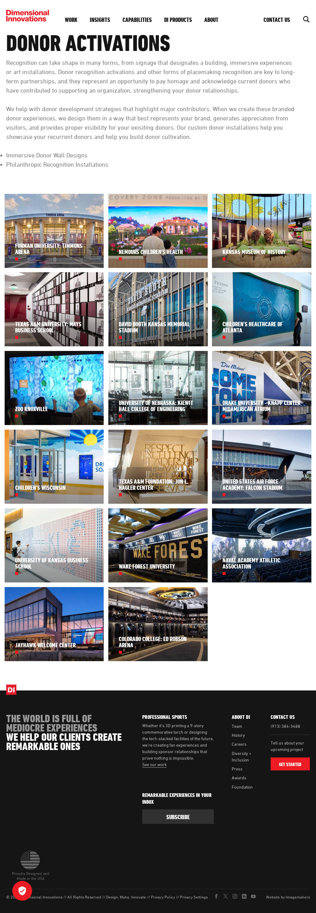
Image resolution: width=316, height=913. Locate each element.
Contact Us (277, 19)
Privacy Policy (163, 897)
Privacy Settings (194, 897)
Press (237, 768)
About (211, 19)
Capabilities (137, 19)
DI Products (178, 19)
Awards (239, 777)
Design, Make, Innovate (126, 897)
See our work (154, 764)
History (238, 735)
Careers (239, 744)
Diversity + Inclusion (242, 756)
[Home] (29, 15)
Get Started (290, 764)
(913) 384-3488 (285, 726)
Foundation (242, 787)
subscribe (178, 817)
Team (237, 726)
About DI (241, 717)
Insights (100, 19)
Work (71, 19)
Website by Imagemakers (288, 896)
